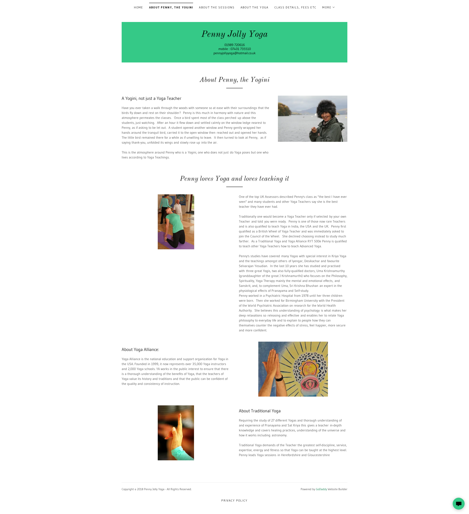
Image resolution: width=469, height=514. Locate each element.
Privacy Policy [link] (234, 500)
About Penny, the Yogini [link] (171, 7)
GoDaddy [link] (321, 489)
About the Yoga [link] (255, 7)
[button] (328, 7)
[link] (234, 36)
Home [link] (138, 7)
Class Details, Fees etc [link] (295, 7)
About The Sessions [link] (216, 7)
